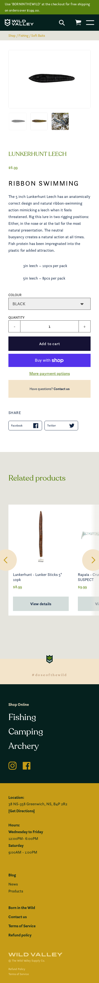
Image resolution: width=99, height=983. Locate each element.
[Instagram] (12, 764)
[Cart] (78, 22)
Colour (15, 295)
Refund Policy (16, 969)
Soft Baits (38, 35)
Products (15, 891)
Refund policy (19, 935)
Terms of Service (22, 925)
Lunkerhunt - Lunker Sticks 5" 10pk (37, 577)
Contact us (62, 389)
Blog (12, 875)
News (13, 884)
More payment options (49, 373)
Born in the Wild (21, 907)
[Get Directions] (21, 810)
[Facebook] (27, 764)
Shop (12, 35)
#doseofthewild (49, 675)
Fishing (23, 35)
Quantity (16, 317)
